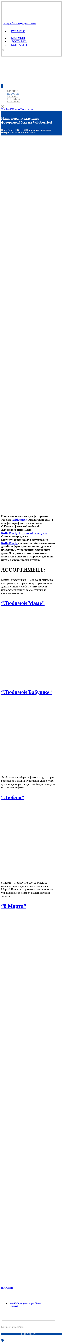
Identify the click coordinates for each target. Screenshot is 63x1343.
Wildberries (19, 519)
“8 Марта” (13, 906)
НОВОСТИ (7, 1288)
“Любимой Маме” (23, 603)
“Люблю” (12, 797)
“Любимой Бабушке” (26, 692)
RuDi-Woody (9, 533)
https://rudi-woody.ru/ (33, 533)
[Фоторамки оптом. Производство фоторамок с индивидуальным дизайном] (24, 16)
